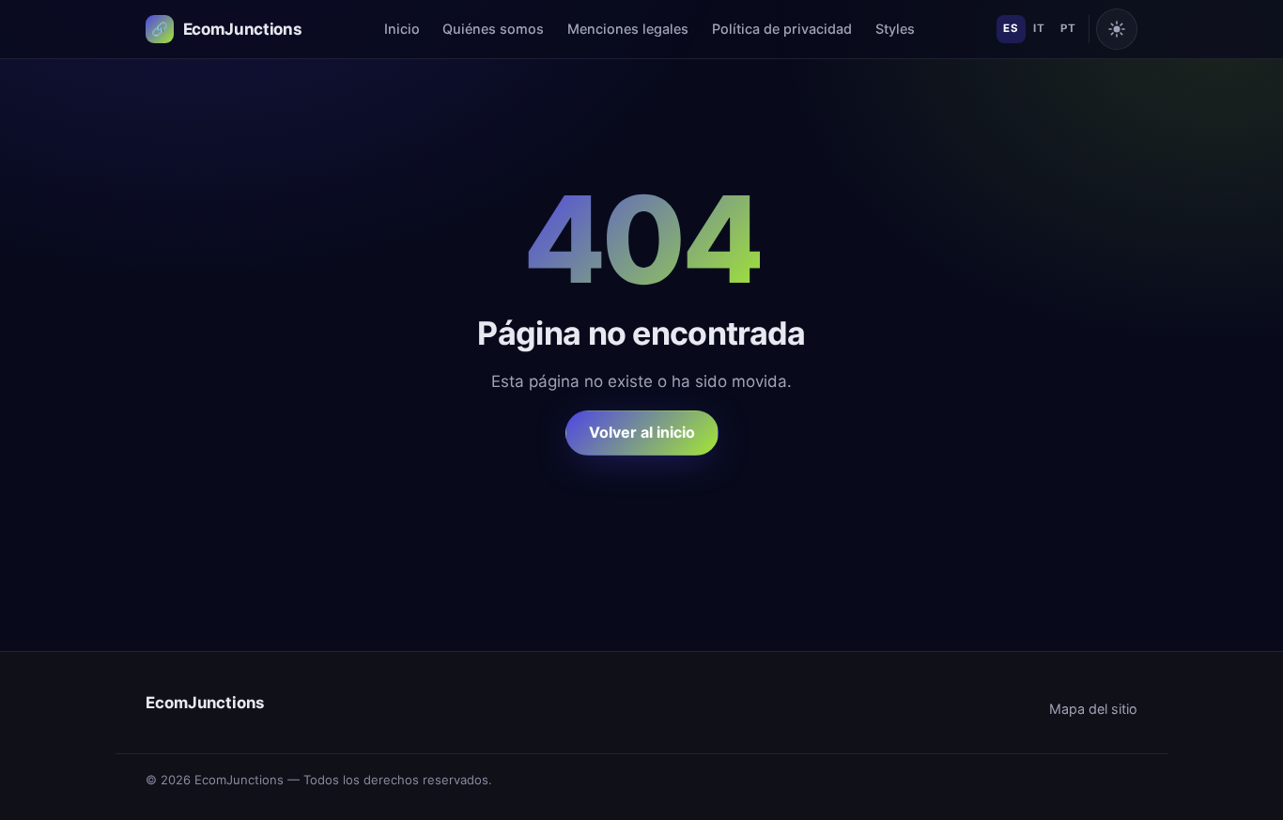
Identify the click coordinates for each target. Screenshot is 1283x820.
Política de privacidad (782, 29)
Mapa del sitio (1093, 709)
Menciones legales (627, 29)
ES (1010, 28)
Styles (895, 29)
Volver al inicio (642, 432)
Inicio (402, 29)
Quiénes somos (493, 29)
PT (1067, 28)
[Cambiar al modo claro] (1116, 29)
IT (1038, 28)
